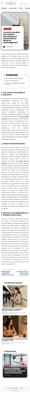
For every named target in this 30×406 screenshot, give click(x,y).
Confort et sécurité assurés (12, 80)
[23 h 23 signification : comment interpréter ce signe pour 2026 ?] (15, 326)
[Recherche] (22, 3)
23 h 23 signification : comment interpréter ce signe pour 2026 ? (15, 339)
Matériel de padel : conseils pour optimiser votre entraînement (14, 371)
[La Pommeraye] (10, 3)
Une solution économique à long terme (14, 78)
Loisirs (7, 366)
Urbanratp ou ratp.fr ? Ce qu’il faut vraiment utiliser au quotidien (12, 309)
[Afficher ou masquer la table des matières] (22, 75)
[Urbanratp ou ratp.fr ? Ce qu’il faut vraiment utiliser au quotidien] (15, 296)
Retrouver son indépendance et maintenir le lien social (15, 84)
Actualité (7, 29)
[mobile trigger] (2, 3)
